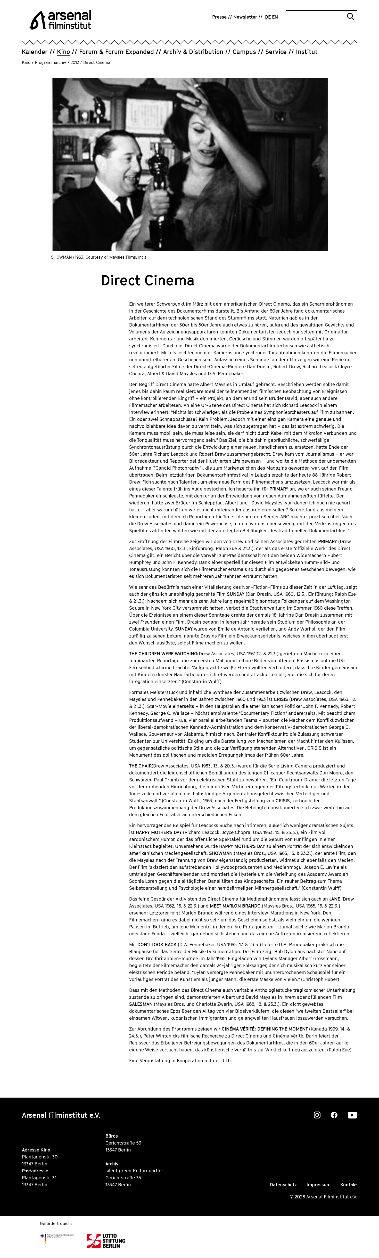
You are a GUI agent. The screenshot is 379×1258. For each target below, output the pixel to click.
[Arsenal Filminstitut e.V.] (60, 20)
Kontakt (348, 1184)
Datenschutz (283, 1184)
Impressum (319, 1184)
